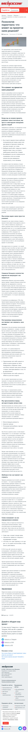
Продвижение (14, 10)
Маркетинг (5, 34)
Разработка (5, 10)
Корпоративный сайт (7, 687)
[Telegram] (20, 728)
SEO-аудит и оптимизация (18, 693)
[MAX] (24, 728)
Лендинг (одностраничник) (7, 694)
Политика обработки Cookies (8, 682)
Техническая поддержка (5, 706)
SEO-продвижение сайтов (19, 690)
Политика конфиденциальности (9, 680)
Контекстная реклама (20, 700)
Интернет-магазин (7, 689)
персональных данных (13, 719)
